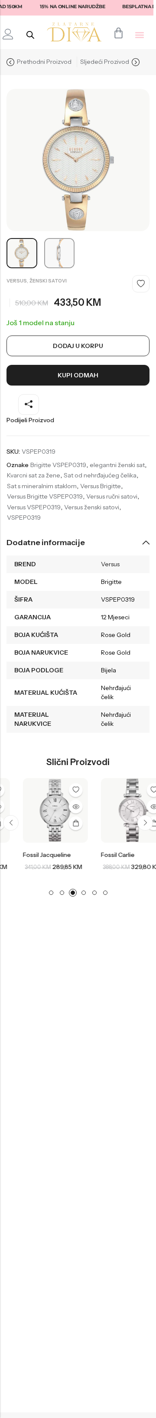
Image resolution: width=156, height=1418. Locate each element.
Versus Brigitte (100, 486)
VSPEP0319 (24, 517)
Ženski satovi (48, 281)
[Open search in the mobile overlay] (30, 34)
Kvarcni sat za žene (33, 475)
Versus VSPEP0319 (34, 507)
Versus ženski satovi (91, 507)
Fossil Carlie (106, 855)
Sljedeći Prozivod (104, 62)
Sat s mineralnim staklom (42, 486)
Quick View (64, 806)
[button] (139, 35)
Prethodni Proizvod (44, 62)
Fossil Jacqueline (35, 855)
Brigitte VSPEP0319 (58, 465)
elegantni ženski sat (117, 465)
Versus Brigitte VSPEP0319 (45, 496)
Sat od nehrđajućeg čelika (100, 475)
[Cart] (118, 33)
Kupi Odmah (78, 375)
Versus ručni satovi (111, 496)
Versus (16, 281)
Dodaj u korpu (78, 346)
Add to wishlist (141, 283)
